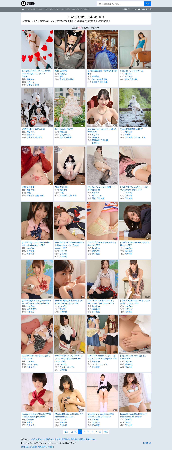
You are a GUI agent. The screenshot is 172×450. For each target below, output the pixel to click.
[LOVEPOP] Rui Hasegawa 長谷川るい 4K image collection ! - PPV (36, 302)
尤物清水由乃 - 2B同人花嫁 (33, 129)
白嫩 (144, 137)
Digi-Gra (95, 134)
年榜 (57, 9)
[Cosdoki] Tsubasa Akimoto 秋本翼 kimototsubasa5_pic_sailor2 (36, 415)
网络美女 (30, 79)
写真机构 (76, 9)
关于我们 (50, 446)
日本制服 (30, 84)
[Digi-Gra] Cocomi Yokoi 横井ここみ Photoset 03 (101, 188)
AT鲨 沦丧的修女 (62, 187)
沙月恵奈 (96, 422)
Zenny (93, 439)
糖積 (33, 439)
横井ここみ (97, 195)
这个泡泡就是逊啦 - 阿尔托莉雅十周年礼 (102, 72)
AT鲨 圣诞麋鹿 (28, 187)
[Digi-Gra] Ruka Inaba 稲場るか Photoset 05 (133, 357)
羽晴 (88, 439)
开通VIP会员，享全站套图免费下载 (136, 9)
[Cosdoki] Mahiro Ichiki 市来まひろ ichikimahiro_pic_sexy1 (69, 415)
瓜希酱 (128, 134)
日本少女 (137, 137)
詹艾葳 (57, 439)
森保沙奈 (96, 250)
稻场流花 (128, 364)
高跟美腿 (96, 140)
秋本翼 (29, 422)
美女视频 (85, 9)
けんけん (30, 82)
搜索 (147, 3)
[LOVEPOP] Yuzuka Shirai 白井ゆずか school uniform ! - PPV (36, 243)
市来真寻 (63, 422)
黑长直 (62, 79)
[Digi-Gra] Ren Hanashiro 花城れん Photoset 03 (102, 130)
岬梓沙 (128, 422)
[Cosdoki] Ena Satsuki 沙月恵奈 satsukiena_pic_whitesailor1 (101, 415)
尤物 (37, 195)
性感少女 (96, 143)
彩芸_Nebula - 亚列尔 (64, 129)
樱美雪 (62, 309)
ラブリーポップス (67, 367)
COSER (95, 82)
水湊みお (128, 76)
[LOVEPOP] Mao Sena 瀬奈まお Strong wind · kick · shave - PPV (101, 302)
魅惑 (37, 84)
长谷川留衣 (31, 309)
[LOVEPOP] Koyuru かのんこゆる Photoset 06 (36, 357)
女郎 (61, 137)
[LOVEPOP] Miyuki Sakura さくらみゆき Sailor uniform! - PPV (69, 302)
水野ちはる (40, 439)
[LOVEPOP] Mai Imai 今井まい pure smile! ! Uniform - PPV (135, 302)
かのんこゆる (32, 364)
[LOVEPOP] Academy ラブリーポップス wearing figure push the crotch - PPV (69, 358)
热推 (63, 9)
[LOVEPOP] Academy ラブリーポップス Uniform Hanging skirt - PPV (102, 357)
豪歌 (61, 76)
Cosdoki (30, 419)
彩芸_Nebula (65, 134)
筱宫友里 (63, 253)
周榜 (46, 9)
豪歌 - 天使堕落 (61, 70)
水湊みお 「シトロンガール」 (132, 70)
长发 (42, 195)
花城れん (96, 137)
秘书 (127, 79)
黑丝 (94, 198)
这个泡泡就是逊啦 (99, 79)
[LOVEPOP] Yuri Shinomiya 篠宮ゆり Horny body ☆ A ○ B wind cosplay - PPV (69, 245)
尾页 (106, 431)
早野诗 (82, 439)
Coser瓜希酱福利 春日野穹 (131, 129)
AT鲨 (29, 192)
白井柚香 (128, 195)
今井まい (128, 309)
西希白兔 (50, 439)
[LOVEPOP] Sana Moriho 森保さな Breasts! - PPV (102, 243)
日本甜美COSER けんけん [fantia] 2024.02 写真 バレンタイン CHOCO (36, 73)
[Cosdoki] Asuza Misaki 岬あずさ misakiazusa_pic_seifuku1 (134, 415)
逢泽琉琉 (128, 250)
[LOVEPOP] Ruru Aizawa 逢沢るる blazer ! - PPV (134, 243)
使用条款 (25, 446)
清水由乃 (30, 134)
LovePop (128, 192)
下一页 (98, 431)
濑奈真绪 (96, 309)
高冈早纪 (74, 439)
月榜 (51, 9)
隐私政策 (33, 446)
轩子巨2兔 (65, 439)
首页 (24, 9)
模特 (68, 9)
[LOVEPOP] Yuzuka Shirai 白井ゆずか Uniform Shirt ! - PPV (134, 188)
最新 (40, 9)
